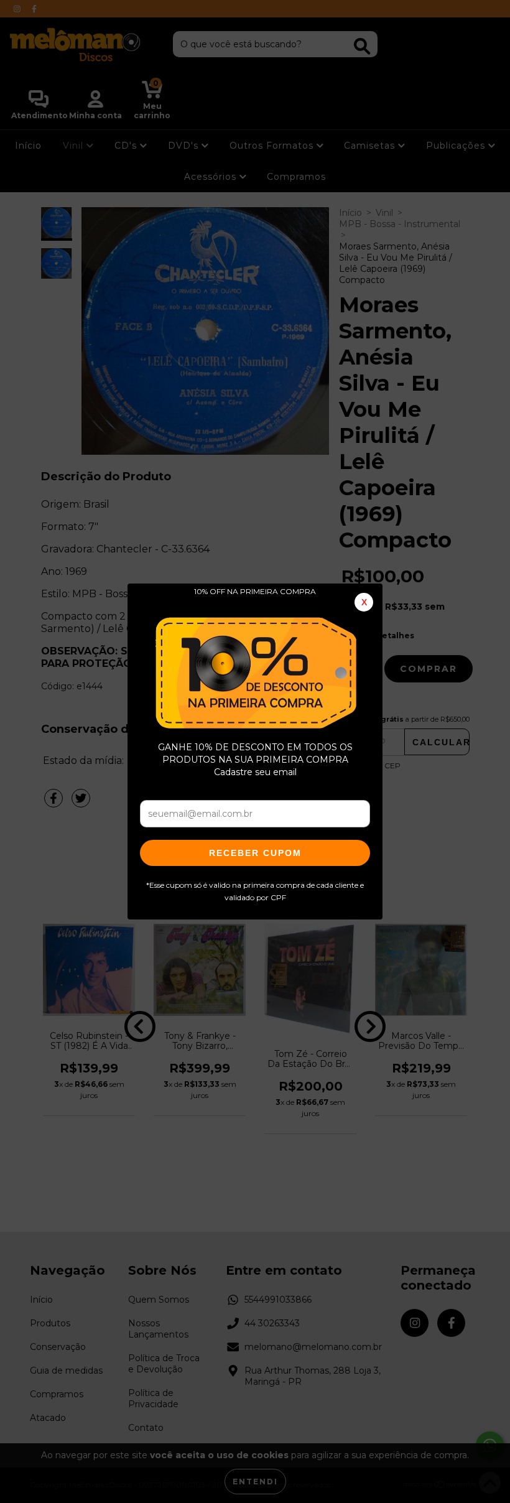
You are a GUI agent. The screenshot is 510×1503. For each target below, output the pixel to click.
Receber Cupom (255, 853)
